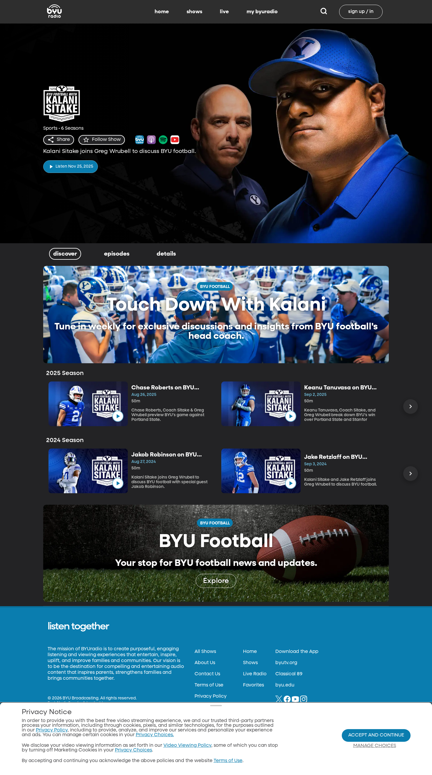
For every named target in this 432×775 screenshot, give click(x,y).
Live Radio (255, 674)
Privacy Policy (211, 696)
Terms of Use (209, 685)
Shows (250, 663)
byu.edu (284, 685)
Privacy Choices (133, 750)
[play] (117, 416)
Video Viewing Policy (187, 745)
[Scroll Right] (410, 406)
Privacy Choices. (155, 735)
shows (194, 11)
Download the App (296, 651)
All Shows (205, 651)
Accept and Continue (376, 735)
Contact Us (207, 674)
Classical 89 (288, 674)
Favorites (253, 685)
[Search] (324, 12)
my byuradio (262, 11)
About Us (205, 663)
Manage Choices (374, 746)
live (224, 11)
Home (250, 651)
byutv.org (286, 663)
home (162, 11)
